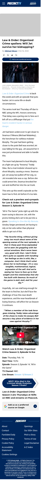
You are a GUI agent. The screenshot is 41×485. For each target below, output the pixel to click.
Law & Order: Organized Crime (15, 93)
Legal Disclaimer (31, 443)
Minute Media (15, 460)
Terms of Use (30, 439)
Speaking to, (23, 221)
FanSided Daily (8, 434)
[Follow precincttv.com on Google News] (35, 406)
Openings (28, 426)
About (4, 426)
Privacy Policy (8, 439)
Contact (5, 430)
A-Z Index (28, 447)
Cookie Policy (8, 443)
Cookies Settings (9, 454)
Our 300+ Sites (30, 430)
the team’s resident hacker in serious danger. (18, 122)
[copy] (16, 55)
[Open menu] (3, 3)
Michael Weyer (11, 51)
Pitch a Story (30, 434)
